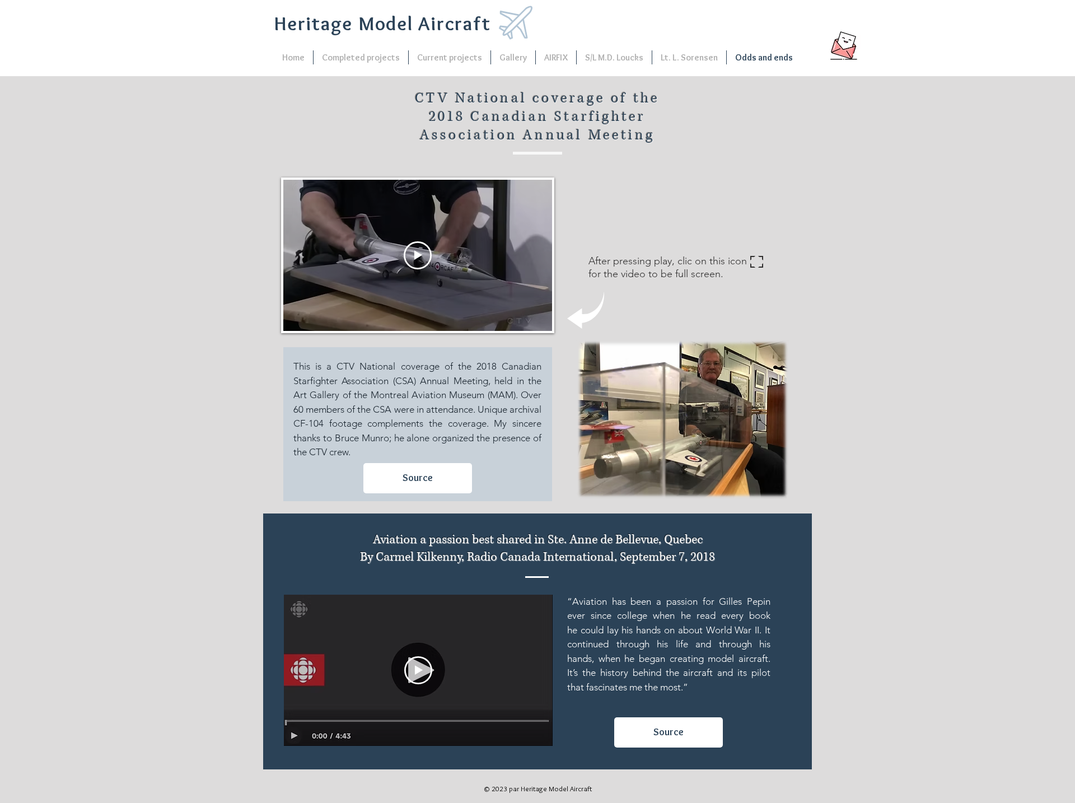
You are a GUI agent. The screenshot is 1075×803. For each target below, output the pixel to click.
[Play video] (418, 255)
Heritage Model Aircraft (382, 23)
